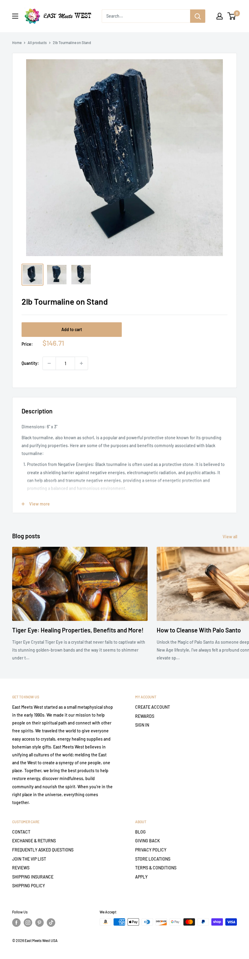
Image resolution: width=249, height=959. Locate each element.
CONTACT (21, 831)
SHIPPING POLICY (28, 885)
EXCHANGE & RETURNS (34, 840)
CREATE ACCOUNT (152, 707)
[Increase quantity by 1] (81, 363)
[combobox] (146, 16)
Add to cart (71, 329)
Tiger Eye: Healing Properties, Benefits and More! (78, 630)
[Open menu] (15, 16)
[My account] (220, 16)
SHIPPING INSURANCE (32, 876)
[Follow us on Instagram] (28, 922)
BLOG (140, 831)
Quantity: (30, 363)
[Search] (197, 16)
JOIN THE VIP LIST (29, 858)
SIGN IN (142, 725)
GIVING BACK (147, 840)
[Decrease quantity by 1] (49, 363)
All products (37, 42)
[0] (232, 16)
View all (230, 536)
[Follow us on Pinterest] (39, 922)
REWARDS (144, 716)
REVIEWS (20, 867)
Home (17, 42)
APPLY (141, 876)
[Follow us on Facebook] (16, 922)
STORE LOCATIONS (152, 858)
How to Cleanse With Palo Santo (199, 630)
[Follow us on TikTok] (51, 922)
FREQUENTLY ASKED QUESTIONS (42, 849)
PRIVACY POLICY (150, 849)
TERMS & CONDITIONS (155, 867)
